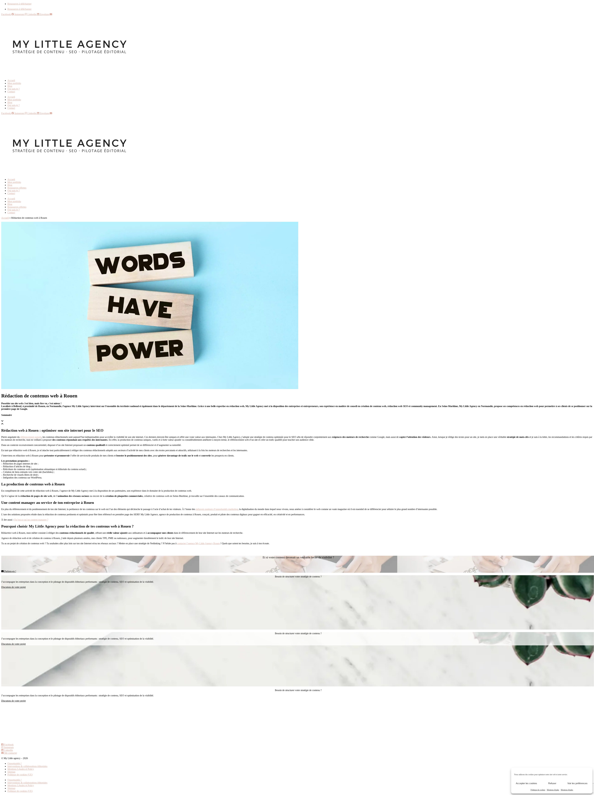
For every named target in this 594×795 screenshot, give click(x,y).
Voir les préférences (577, 783)
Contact (11, 91)
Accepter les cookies (526, 783)
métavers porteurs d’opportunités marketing (217, 509)
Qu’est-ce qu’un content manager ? (31, 519)
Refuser (552, 783)
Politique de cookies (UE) (20, 774)
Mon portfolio (14, 83)
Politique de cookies (538, 790)
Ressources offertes (16, 187)
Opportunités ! (14, 763)
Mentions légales (553, 790)
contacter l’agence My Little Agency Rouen (198, 543)
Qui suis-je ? (13, 89)
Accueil (11, 80)
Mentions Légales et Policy (20, 769)
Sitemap (11, 772)
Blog (9, 86)
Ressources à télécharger (19, 3)
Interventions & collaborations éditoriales (27, 766)
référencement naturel (30, 437)
